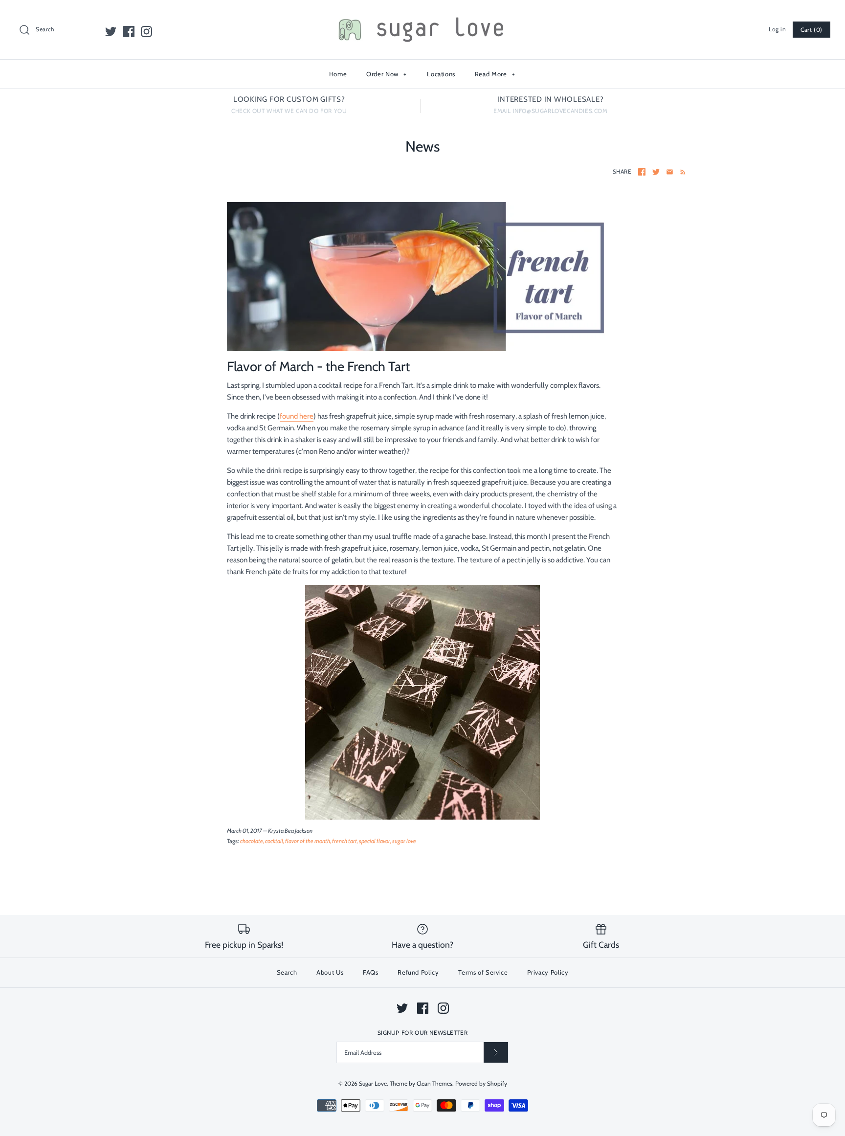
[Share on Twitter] (656, 172)
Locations (441, 74)
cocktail (274, 841)
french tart (344, 841)
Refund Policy (418, 972)
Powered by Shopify (481, 1083)
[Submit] (496, 1052)
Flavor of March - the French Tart (318, 366)
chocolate (251, 841)
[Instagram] (146, 31)
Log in (777, 29)
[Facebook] (128, 31)
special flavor (374, 841)
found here (296, 416)
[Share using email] (669, 172)
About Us (329, 972)
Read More (495, 74)
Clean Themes (434, 1083)
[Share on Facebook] (641, 172)
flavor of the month (307, 841)
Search (287, 972)
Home (338, 74)
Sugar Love (373, 1083)
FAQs (370, 972)
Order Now (386, 74)
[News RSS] (681, 172)
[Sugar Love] (422, 15)
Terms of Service (483, 972)
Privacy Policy (547, 972)
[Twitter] (110, 31)
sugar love (404, 841)
